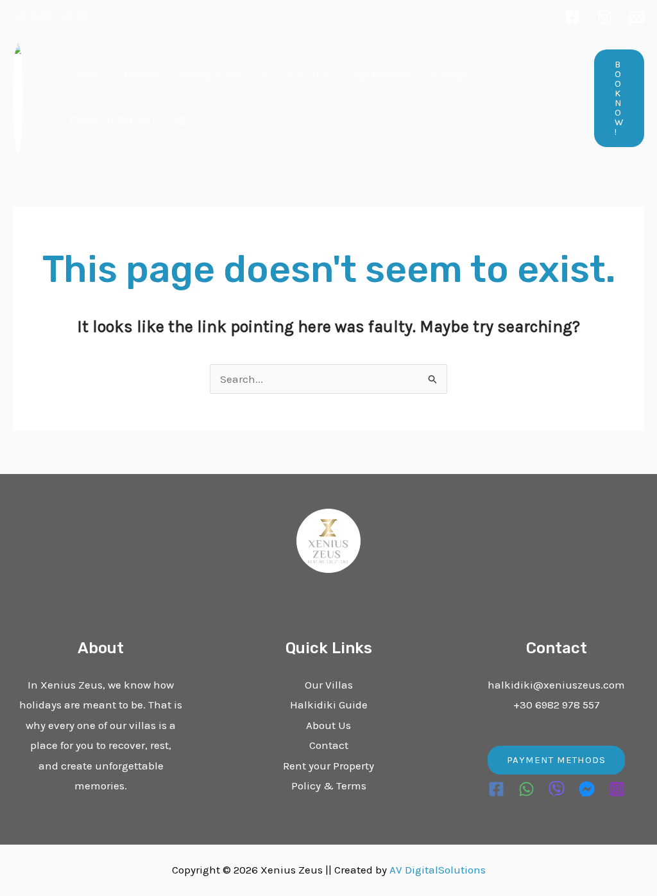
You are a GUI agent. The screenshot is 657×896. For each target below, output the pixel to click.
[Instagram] (604, 17)
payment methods (556, 760)
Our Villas (309, 75)
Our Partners (382, 75)
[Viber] (557, 789)
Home (84, 75)
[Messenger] (587, 789)
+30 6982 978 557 (52, 15)
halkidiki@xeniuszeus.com (556, 684)
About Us (139, 75)
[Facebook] (572, 17)
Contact (449, 75)
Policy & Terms (328, 785)
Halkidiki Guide (217, 75)
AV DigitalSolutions (437, 869)
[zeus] (636, 17)
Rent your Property (113, 120)
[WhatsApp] (526, 789)
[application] (260, 75)
